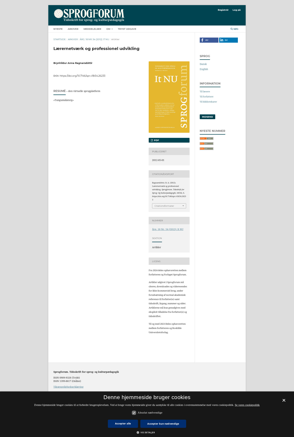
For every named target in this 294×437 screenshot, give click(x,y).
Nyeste (58, 29)
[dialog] (147, 414)
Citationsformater (164, 205)
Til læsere (205, 91)
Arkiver (73, 29)
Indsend (207, 116)
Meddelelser (92, 29)
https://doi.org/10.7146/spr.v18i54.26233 (82, 75)
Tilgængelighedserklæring (68, 386)
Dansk (203, 64)
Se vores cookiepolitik (247, 405)
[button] (209, 40)
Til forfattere (206, 96)
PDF (156, 140)
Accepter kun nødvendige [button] (163, 423)
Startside (59, 39)
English (204, 69)
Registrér (223, 9)
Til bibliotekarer (208, 101)
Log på (237, 9)
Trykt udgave (127, 29)
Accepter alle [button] (123, 423)
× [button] (284, 401)
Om (108, 29)
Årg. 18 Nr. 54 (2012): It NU (94, 39)
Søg (235, 29)
